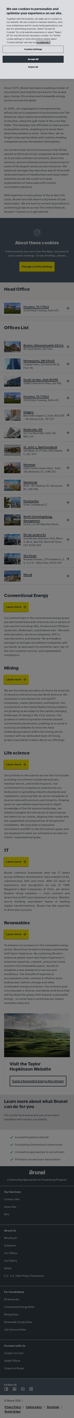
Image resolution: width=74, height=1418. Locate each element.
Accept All (33, 59)
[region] (37, 39)
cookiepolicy (43, 42)
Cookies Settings (33, 49)
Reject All (33, 67)
